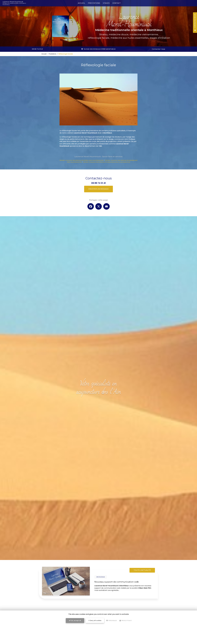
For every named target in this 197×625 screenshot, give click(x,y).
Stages (106, 3)
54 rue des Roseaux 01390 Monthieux (100, 49)
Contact (116, 3)
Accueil (81, 3)
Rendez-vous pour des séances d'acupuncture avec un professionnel (106, 162)
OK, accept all (75, 620)
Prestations (94, 3)
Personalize (112, 621)
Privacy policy (126, 621)
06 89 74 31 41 (37, 49)
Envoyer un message (98, 189)
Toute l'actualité (142, 570)
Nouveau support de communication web (116, 581)
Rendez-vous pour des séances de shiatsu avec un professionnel (82, 160)
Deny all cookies (95, 620)
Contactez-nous (158, 49)
